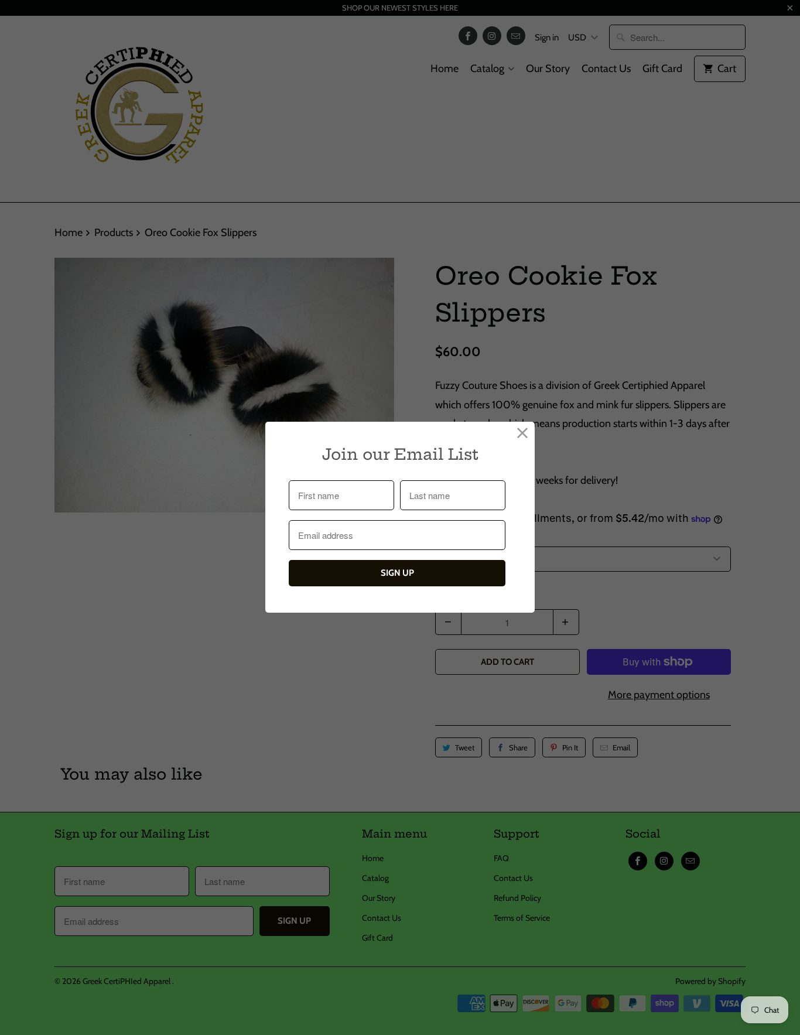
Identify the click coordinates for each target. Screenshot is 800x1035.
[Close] (522, 433)
